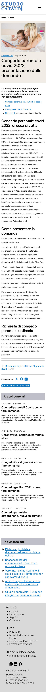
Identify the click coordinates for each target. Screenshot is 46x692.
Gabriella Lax (7, 55)
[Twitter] (16, 379)
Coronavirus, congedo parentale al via (22, 436)
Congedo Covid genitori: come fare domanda (21, 463)
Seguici (13, 617)
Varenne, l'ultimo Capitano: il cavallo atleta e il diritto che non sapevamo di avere (24, 573)
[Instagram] (11, 664)
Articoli (11, 18)
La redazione (16, 614)
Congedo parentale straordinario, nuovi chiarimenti (21, 514)
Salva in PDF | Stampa (16, 385)
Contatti (13, 611)
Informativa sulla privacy (22, 655)
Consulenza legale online (23, 641)
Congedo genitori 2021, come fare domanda (20, 489)
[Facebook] (21, 379)
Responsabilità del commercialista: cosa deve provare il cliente (21, 563)
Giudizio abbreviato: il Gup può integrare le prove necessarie (23, 593)
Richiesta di (10, 113)
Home (3, 18)
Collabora (14, 620)
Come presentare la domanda (18, 109)
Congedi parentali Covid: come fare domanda (21, 409)
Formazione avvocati (20, 643)
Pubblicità (14, 632)
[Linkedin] (26, 379)
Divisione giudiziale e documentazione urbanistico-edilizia (22, 552)
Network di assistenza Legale (21, 637)
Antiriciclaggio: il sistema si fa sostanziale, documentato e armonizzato (22, 584)
